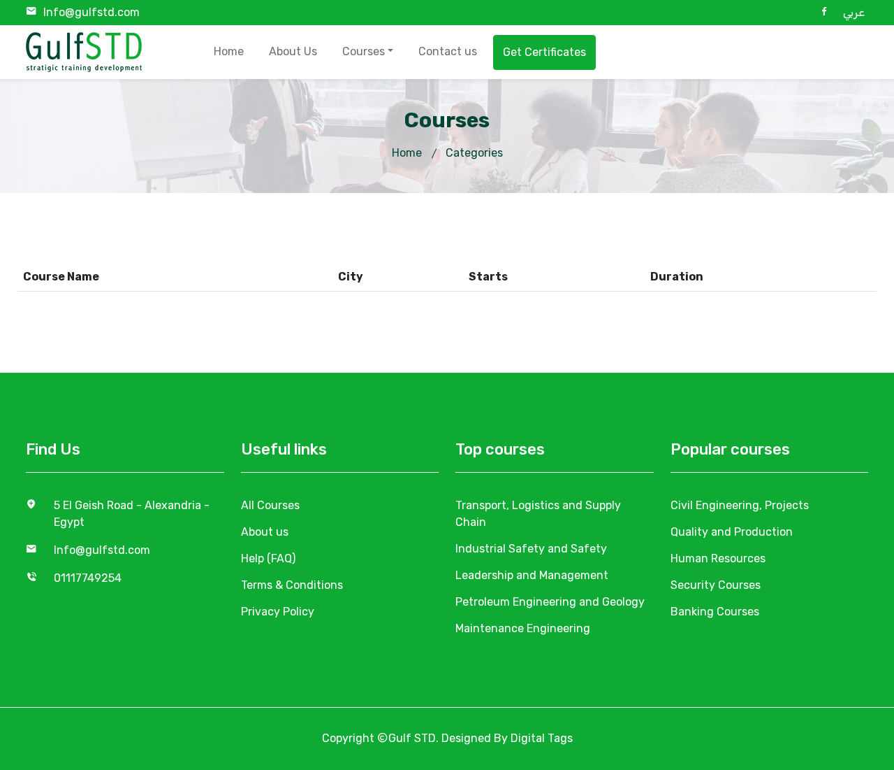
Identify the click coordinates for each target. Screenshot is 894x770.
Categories (474, 152)
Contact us (447, 51)
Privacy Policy (277, 611)
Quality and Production (731, 532)
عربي (854, 12)
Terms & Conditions (292, 585)
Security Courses (715, 585)
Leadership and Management (531, 575)
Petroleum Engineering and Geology (550, 601)
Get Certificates (544, 52)
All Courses (270, 505)
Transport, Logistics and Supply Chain (538, 514)
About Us (293, 51)
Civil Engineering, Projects (739, 505)
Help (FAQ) (268, 558)
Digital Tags (542, 738)
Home (229, 51)
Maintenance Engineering (522, 628)
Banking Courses (714, 611)
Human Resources (717, 558)
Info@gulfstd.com (91, 12)
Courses (363, 51)
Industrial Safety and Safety (531, 548)
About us (264, 532)
